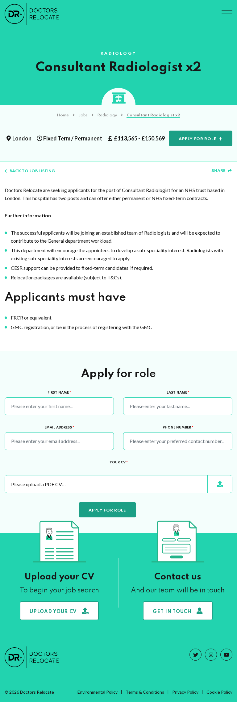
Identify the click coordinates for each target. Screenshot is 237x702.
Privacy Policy (185, 692)
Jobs (83, 115)
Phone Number (178, 427)
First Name (59, 393)
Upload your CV (53, 611)
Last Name (178, 393)
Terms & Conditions (145, 692)
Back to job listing (32, 171)
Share (218, 171)
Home (63, 115)
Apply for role (197, 139)
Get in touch (172, 611)
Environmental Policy (97, 692)
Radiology (107, 115)
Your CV (119, 462)
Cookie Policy (219, 692)
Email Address (59, 427)
